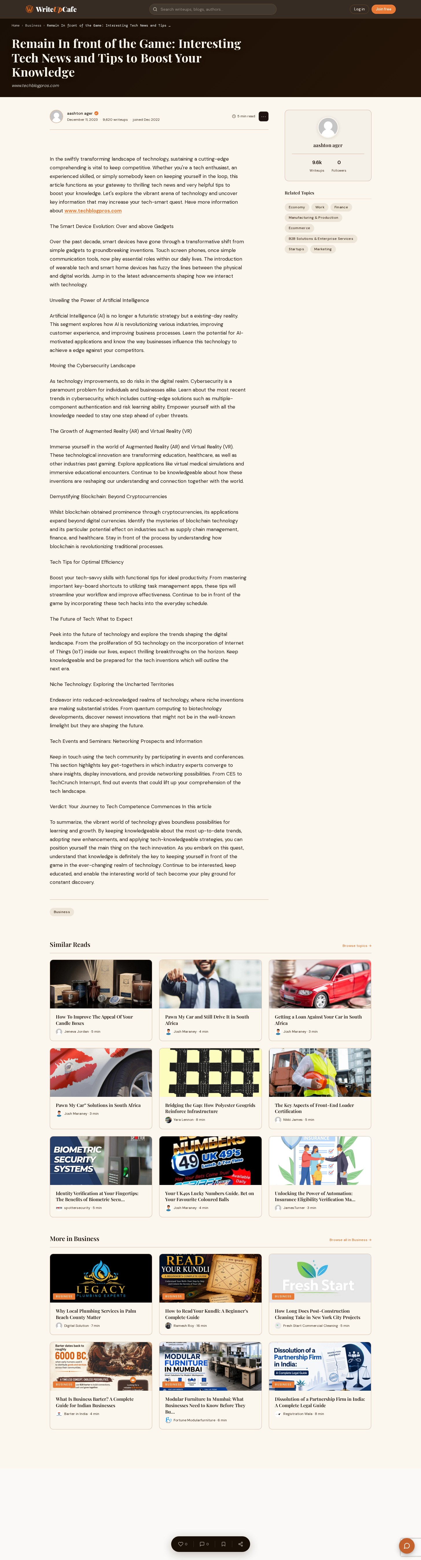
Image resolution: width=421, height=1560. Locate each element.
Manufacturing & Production (314, 217)
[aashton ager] (56, 116)
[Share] (240, 1544)
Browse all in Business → (351, 1240)
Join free (383, 9)
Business (33, 26)
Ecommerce (299, 228)
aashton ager (80, 113)
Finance (341, 207)
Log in (359, 9)
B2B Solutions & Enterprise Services (321, 238)
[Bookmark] (223, 1544)
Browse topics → (357, 945)
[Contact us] (407, 1546)
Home (16, 26)
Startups (296, 248)
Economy (297, 207)
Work (319, 207)
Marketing (323, 248)
